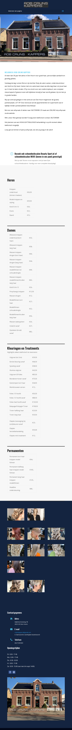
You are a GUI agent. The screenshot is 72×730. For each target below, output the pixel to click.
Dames (11, 230)
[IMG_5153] (56, 539)
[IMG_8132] (15, 556)
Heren (11, 180)
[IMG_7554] (36, 539)
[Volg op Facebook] (10, 672)
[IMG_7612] (36, 556)
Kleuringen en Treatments (23, 348)
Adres (17, 618)
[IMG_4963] (15, 572)
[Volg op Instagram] (13, 672)
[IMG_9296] (56, 556)
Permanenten (15, 450)
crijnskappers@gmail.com (23, 632)
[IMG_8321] (15, 539)
